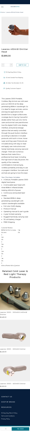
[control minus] (3, 65)
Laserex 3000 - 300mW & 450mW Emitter (13, 313)
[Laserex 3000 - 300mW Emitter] (15, 333)
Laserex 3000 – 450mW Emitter (13, 383)
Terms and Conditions (8, 416)
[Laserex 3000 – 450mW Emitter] (15, 367)
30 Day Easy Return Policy (9, 413)
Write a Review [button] (5, 265)
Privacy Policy (5, 419)
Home (3, 12)
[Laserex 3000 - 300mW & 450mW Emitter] (15, 296)
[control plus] (11, 65)
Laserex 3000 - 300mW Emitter (13, 349)
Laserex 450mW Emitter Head (14, 12)
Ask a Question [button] (15, 265)
